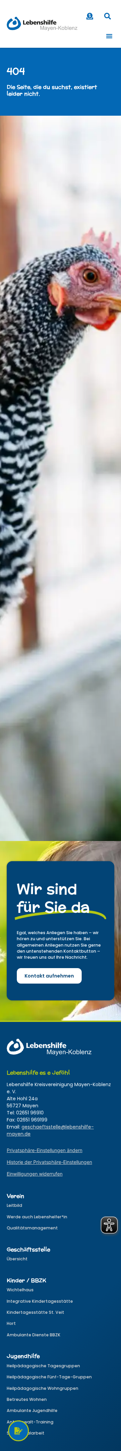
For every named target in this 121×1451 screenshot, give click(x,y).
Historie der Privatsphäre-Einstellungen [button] (49, 1162)
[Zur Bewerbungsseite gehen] (18, 1430)
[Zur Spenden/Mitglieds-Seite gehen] (89, 16)
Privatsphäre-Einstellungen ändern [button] (44, 1150)
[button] (107, 18)
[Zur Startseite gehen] (42, 24)
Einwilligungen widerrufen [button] (35, 1174)
